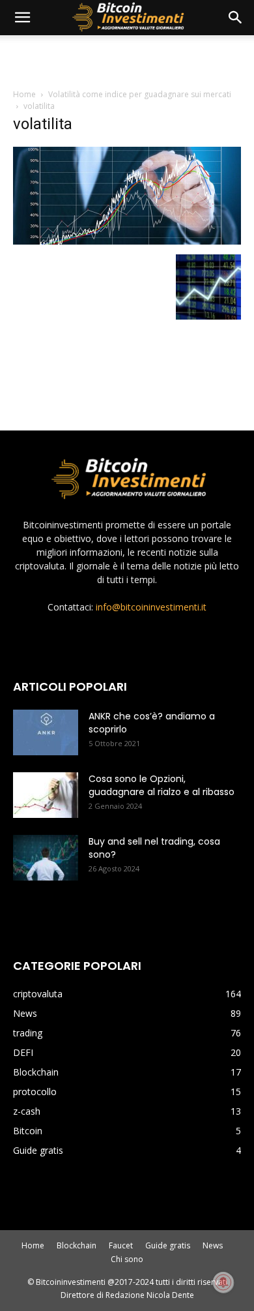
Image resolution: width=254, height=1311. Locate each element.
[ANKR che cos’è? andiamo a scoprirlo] (45, 732)
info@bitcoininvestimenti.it (151, 607)
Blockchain (76, 1245)
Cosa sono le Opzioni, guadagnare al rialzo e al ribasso (161, 785)
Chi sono (127, 1259)
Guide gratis (167, 1245)
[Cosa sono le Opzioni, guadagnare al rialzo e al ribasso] (45, 795)
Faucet (121, 1245)
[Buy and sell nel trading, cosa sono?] (45, 858)
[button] (236, 17)
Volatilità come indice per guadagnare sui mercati (139, 94)
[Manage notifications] (223, 1282)
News (213, 1245)
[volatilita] (127, 241)
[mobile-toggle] (22, 17)
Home (24, 94)
